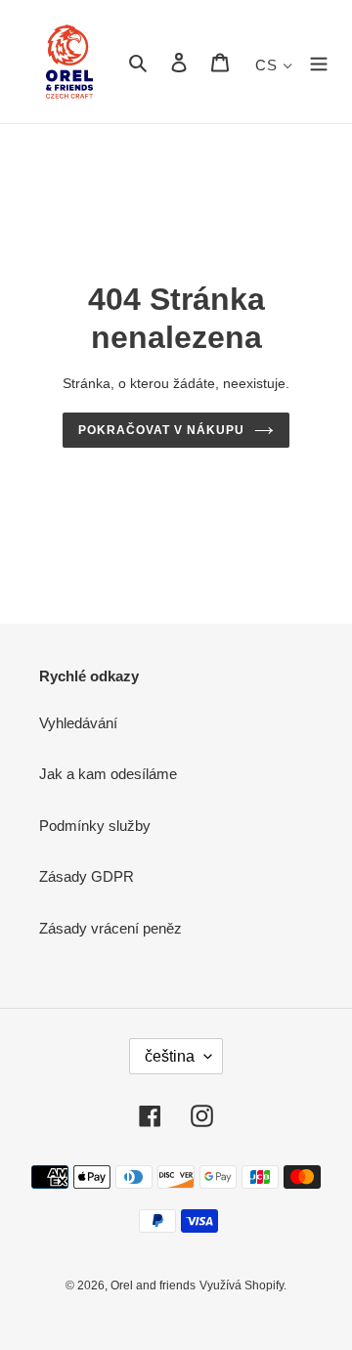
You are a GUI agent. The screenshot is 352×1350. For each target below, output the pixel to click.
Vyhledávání (78, 723)
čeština (170, 1056)
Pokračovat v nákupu (160, 430)
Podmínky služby (95, 825)
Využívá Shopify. (242, 1285)
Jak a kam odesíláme (108, 773)
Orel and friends (153, 1285)
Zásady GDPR (86, 876)
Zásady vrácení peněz (110, 928)
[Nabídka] (318, 62)
